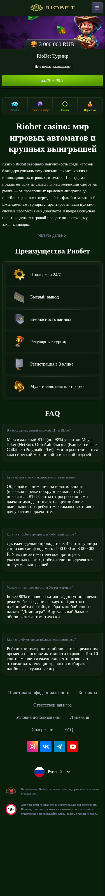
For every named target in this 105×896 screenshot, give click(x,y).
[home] (53, 7)
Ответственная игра (68, 758)
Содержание (43, 783)
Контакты (26, 758)
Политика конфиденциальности (52, 746)
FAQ (71, 783)
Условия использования (37, 770)
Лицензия (84, 770)
